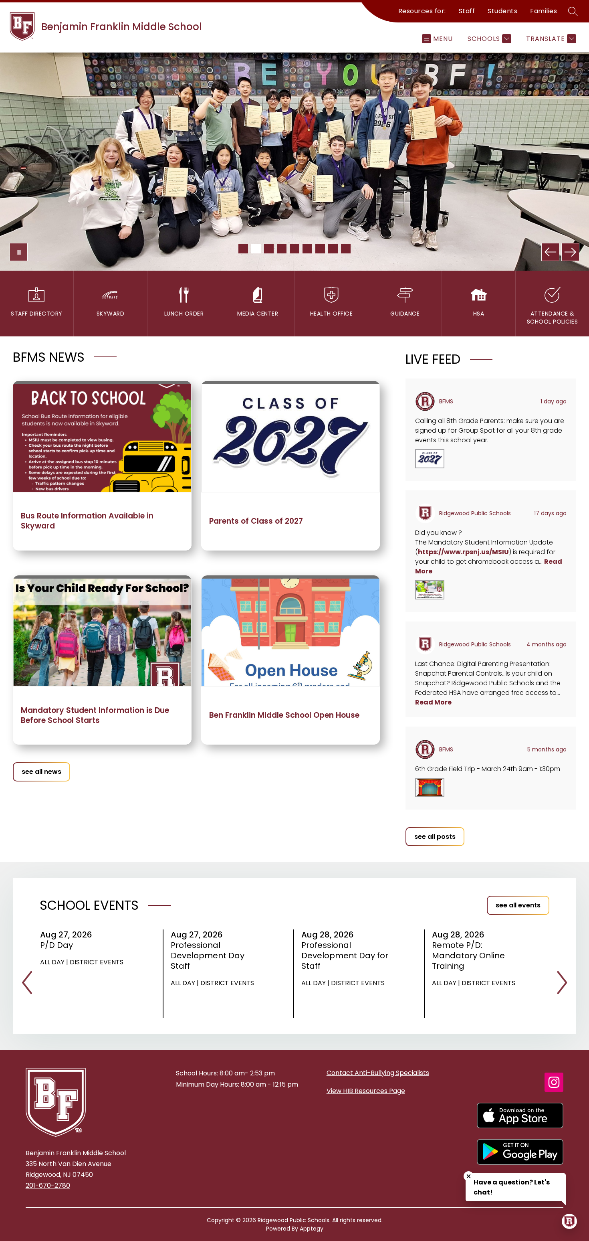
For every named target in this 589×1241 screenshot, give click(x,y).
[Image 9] (346, 248)
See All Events (518, 905)
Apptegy (311, 1229)
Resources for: (422, 11)
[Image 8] (333, 248)
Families (543, 11)
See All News (41, 771)
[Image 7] (320, 248)
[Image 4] (281, 248)
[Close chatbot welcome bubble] (469, 1176)
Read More (433, 702)
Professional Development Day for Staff (344, 955)
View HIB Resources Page (366, 1090)
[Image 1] (243, 248)
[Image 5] (294, 248)
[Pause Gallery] (19, 252)
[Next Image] (570, 252)
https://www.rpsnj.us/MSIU (463, 552)
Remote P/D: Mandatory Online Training (468, 955)
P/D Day (59, 945)
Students (502, 11)
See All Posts (435, 836)
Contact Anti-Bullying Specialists (378, 1072)
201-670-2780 (48, 1185)
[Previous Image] (550, 252)
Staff (467, 11)
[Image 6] (307, 248)
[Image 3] (269, 248)
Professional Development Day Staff (207, 955)
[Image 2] (256, 248)
